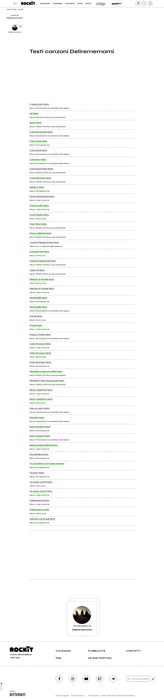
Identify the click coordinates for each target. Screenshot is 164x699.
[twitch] (99, 678)
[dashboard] (150, 3)
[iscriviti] (153, 679)
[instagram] (72, 678)
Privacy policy (94, 696)
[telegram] (113, 678)
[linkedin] (140, 19)
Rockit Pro (117, 3)
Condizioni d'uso (77, 696)
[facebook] (140, 11)
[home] (28, 3)
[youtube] (86, 678)
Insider (101, 3)
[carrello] (138, 3)
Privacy (1, 687)
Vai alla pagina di (82, 627)
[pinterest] (140, 27)
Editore (11, 692)
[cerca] (144, 3)
